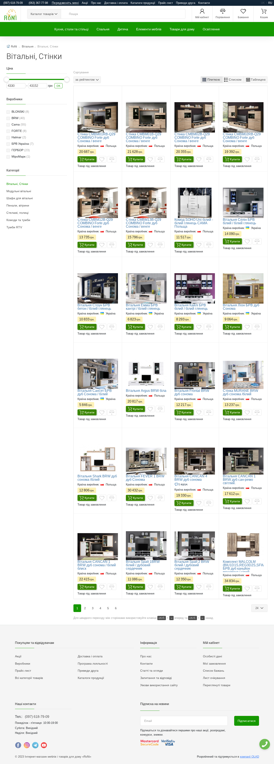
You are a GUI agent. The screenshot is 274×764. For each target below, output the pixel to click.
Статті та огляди (151, 670)
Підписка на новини (154, 704)
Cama (19, 124)
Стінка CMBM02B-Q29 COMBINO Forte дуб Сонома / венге (192, 137)
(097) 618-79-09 (37, 716)
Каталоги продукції (143, 2)
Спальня (103, 29)
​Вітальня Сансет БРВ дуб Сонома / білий (94, 392)
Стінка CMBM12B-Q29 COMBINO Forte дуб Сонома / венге (95, 223)
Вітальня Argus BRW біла (146, 390)
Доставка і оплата (116, 2)
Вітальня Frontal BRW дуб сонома (191, 392)
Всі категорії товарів (29, 678)
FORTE (19, 131)
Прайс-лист (165, 2)
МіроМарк (21, 156)
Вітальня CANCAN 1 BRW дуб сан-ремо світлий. (239, 479)
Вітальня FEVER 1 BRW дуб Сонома (145, 477)
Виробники (22, 663)
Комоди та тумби (18, 220)
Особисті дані (212, 656)
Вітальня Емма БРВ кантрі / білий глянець (143, 306)
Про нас (96, 2)
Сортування (81, 72)
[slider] (6, 79)
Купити (90, 159)
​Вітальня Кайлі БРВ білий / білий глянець (191, 306)
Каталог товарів (42, 14)
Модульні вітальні (18, 191)
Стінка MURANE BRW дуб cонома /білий (240, 392)
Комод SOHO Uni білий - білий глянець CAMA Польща (193, 223)
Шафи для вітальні (19, 198)
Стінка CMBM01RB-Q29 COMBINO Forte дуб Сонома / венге (96, 137)
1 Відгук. (183, 484)
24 (257, 608)
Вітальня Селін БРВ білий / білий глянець (239, 221)
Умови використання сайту (159, 685)
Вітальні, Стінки (17, 184)
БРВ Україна (23, 143)
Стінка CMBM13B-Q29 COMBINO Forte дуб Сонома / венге (143, 223)
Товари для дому (182, 29)
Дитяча (123, 29)
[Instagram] (27, 746)
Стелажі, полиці (17, 212)
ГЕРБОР (21, 150)
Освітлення (211, 29)
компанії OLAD (249, 756)
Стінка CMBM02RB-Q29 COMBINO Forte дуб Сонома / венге (242, 137)
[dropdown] (264, 744)
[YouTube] (44, 746)
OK (58, 85)
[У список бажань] (101, 159)
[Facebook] (18, 746)
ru (270, 2)
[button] (212, 79)
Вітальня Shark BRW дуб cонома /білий (97, 477)
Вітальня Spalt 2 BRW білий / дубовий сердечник (191, 565)
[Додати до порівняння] (111, 159)
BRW (18, 118)
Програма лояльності (93, 663)
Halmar (19, 137)
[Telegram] (35, 746)
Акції (85, 2)
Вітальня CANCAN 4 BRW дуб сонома (190, 477)
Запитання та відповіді (156, 678)
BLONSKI (20, 111)
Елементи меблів (148, 29)
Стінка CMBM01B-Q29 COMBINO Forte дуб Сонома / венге (143, 137)
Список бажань (213, 670)
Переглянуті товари (216, 685)
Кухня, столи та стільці (71, 29)
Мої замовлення (214, 663)
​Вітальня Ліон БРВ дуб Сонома (241, 306)
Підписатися (247, 721)
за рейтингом (85, 79)
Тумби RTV (14, 227)
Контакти (204, 2)
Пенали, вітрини (17, 205)
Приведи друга (185, 2)
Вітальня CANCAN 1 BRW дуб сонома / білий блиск (96, 565)
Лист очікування (214, 678)
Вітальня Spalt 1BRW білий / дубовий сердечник (143, 565)
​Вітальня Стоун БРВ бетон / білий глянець (94, 306)
